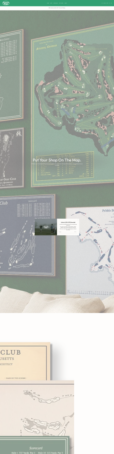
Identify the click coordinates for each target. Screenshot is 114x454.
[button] (51, 3)
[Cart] (111, 3)
